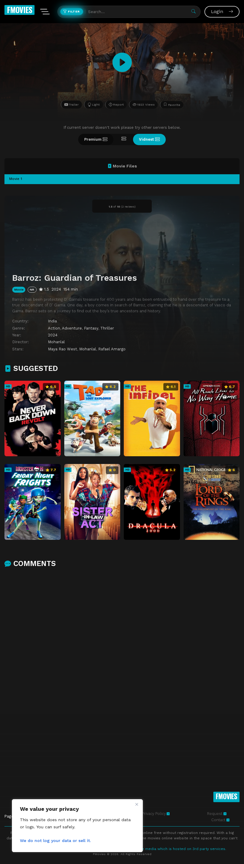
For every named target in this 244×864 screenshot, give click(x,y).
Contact (218, 820)
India (52, 321)
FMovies (19, 9)
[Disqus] (122, 650)
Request (215, 813)
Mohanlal (56, 342)
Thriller (107, 328)
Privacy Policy (154, 813)
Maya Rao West (62, 349)
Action (54, 328)
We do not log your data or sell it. (55, 840)
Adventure (72, 328)
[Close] (136, 804)
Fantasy (91, 328)
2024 (52, 335)
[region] (77, 825)
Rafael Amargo (112, 349)
